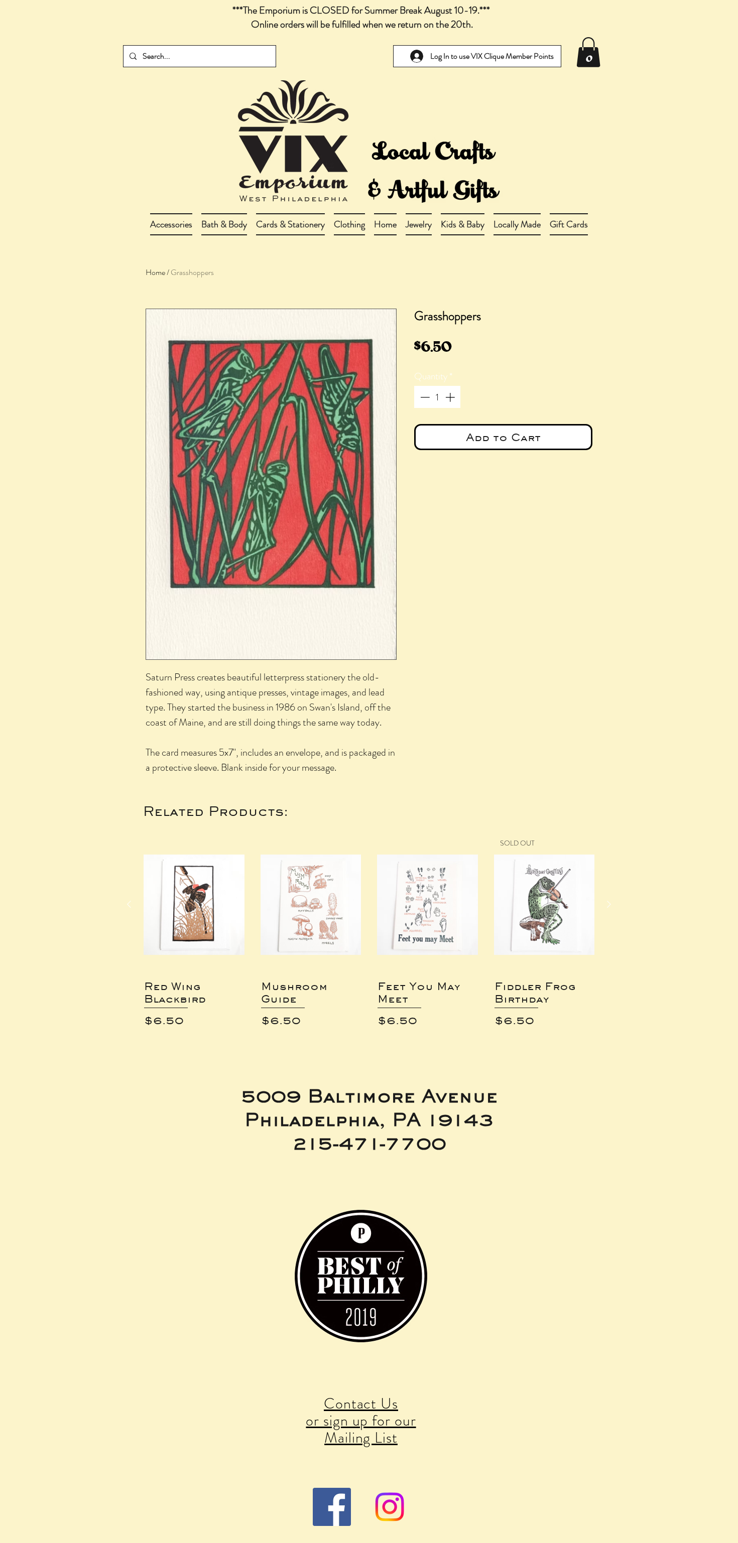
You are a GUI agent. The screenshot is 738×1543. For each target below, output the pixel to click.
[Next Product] (609, 904)
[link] (588, 52)
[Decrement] (424, 397)
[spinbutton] (437, 397)
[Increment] (451, 397)
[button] (224, 224)
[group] (369, 937)
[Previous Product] (129, 904)
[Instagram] (390, 1507)
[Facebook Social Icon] (332, 1507)
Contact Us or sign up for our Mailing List (361, 1420)
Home (155, 272)
